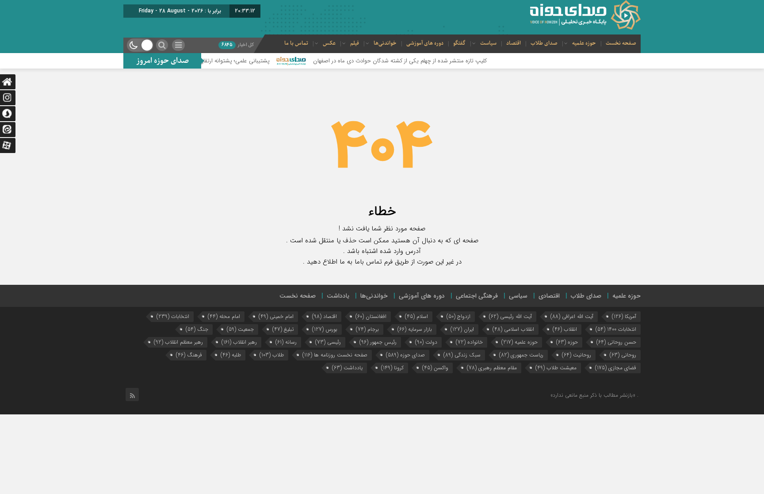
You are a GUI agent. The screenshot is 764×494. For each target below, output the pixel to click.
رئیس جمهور (378, 342)
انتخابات (173, 316)
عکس (329, 43)
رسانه (286, 342)
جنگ (197, 329)
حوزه (567, 342)
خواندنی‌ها (385, 43)
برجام (367, 329)
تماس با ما (296, 43)
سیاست (488, 43)
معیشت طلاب (556, 368)
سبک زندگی (462, 355)
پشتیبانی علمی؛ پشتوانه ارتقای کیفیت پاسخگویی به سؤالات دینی (207, 60)
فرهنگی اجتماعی (477, 296)
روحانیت (576, 355)
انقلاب (565, 329)
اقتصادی (549, 296)
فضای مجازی (615, 368)
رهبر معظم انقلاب (178, 342)
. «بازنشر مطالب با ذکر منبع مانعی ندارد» (594, 395)
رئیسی (328, 342)
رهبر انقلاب (239, 342)
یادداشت (338, 296)
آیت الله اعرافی (571, 316)
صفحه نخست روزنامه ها (334, 355)
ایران (462, 329)
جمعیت (240, 329)
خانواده (469, 342)
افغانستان (370, 316)
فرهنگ (189, 355)
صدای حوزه (405, 355)
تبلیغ (283, 329)
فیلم (354, 43)
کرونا (392, 368)
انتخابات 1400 (616, 329)
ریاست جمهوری (521, 355)
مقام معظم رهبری (492, 368)
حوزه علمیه (584, 43)
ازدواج (458, 316)
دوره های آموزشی (424, 43)
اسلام (416, 316)
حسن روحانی (616, 342)
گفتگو (459, 43)
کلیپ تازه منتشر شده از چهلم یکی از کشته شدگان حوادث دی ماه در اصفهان (413, 60)
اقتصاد (513, 43)
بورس (324, 329)
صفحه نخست (621, 43)
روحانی (623, 355)
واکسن (435, 368)
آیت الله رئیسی (510, 316)
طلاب (272, 355)
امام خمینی (276, 316)
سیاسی (518, 296)
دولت (426, 342)
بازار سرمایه (414, 329)
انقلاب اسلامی (513, 329)
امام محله (224, 316)
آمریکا (624, 316)
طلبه (231, 355)
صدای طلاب (544, 43)
